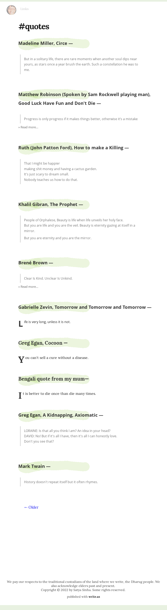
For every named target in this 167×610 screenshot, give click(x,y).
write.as (94, 597)
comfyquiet (11, 8)
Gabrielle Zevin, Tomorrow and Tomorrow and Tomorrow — (85, 307)
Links (24, 9)
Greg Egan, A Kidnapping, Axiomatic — (60, 415)
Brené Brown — (35, 263)
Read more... (29, 127)
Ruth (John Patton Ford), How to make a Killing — (73, 148)
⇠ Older (31, 507)
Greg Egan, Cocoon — (43, 343)
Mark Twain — (34, 466)
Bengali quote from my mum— (53, 379)
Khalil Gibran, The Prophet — (50, 204)
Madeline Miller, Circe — (45, 43)
